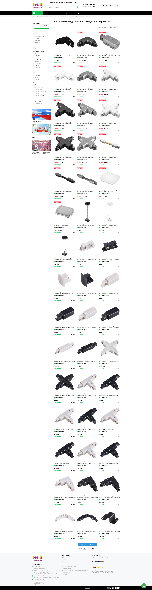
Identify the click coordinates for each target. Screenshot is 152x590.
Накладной (38, 103)
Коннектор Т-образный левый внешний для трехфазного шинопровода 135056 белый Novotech (64, 428)
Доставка (81, 13)
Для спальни (39, 97)
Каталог (38, 13)
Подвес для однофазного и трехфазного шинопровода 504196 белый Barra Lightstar (109, 224)
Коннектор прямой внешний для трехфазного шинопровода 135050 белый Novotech (64, 360)
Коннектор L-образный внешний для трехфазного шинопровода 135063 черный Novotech (87, 496)
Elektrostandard (39, 36)
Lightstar (37, 38)
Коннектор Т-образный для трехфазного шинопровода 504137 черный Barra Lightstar (64, 122)
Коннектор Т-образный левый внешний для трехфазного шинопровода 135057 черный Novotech (86, 428)
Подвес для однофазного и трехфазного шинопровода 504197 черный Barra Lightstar (64, 258)
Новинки (47, 13)
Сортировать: (102, 27)
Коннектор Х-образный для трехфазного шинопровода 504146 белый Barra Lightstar (109, 122)
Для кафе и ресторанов (42, 91)
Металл (37, 53)
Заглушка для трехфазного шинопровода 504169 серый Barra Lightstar (64, 224)
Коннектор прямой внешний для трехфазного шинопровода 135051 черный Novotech (87, 360)
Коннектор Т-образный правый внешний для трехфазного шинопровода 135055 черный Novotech (109, 394)
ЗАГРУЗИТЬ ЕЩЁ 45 (87, 544)
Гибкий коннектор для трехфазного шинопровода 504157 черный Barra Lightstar (63, 190)
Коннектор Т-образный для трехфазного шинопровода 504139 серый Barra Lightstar (87, 122)
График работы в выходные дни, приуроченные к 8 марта (41, 153)
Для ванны (38, 85)
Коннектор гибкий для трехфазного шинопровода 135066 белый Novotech (63, 530)
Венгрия (37, 73)
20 (35, 48)
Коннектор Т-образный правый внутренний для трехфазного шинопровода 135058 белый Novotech (108, 428)
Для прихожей (39, 95)
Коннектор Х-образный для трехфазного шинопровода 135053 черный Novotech (64, 394)
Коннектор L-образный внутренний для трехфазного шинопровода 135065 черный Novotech (109, 496)
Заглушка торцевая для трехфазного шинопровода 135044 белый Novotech (63, 292)
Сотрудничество (66, 564)
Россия (37, 79)
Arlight (37, 34)
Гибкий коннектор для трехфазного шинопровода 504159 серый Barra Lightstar (85, 190)
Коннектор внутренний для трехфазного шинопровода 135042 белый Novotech (87, 258)
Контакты (96, 13)
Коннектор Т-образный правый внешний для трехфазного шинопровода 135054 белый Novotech (87, 394)
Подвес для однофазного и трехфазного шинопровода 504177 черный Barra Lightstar (87, 224)
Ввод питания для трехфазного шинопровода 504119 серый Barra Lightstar (109, 54)
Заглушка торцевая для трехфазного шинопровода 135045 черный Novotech (86, 292)
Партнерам (73, 13)
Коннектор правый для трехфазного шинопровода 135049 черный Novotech (109, 326)
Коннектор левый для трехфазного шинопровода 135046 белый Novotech (108, 292)
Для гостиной (39, 87)
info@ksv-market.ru (39, 568)
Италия (37, 77)
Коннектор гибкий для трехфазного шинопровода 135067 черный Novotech (86, 530)
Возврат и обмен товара (69, 566)
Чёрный (37, 67)
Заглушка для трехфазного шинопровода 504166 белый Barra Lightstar (109, 190)
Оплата (89, 13)
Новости (64, 557)
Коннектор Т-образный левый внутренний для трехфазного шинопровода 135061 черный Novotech (109, 462)
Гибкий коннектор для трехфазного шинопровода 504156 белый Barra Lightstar (108, 156)
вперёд (94, 548)
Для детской (38, 89)
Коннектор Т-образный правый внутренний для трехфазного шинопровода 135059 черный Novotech (64, 462)
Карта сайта (87, 588)
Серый (37, 65)
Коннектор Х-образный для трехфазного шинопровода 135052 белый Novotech (109, 360)
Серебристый (39, 63)
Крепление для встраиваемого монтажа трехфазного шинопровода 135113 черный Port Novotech (109, 530)
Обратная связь (66, 568)
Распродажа (56, 13)
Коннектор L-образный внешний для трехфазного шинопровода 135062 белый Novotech (64, 496)
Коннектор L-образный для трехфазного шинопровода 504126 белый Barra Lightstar (64, 88)
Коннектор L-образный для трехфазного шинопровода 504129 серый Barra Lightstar (87, 88)
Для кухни (38, 93)
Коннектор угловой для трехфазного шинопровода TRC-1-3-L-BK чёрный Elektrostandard (63, 54)
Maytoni (37, 40)
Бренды (65, 13)
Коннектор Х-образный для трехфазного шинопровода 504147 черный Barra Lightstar (64, 156)
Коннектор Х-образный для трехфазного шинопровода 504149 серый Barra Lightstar (87, 156)
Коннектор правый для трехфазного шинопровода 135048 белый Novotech (86, 326)
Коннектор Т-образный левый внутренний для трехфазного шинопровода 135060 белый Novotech (87, 462)
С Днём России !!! (37, 121)
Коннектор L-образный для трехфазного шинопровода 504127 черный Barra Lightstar (87, 54)
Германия (38, 75)
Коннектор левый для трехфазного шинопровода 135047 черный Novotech (64, 326)
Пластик (37, 55)
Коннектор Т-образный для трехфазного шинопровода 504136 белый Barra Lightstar (109, 88)
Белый (37, 61)
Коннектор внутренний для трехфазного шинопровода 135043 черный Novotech (109, 258)
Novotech (38, 42)
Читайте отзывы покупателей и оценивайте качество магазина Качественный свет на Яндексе (103, 572)
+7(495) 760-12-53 (89, 4)
